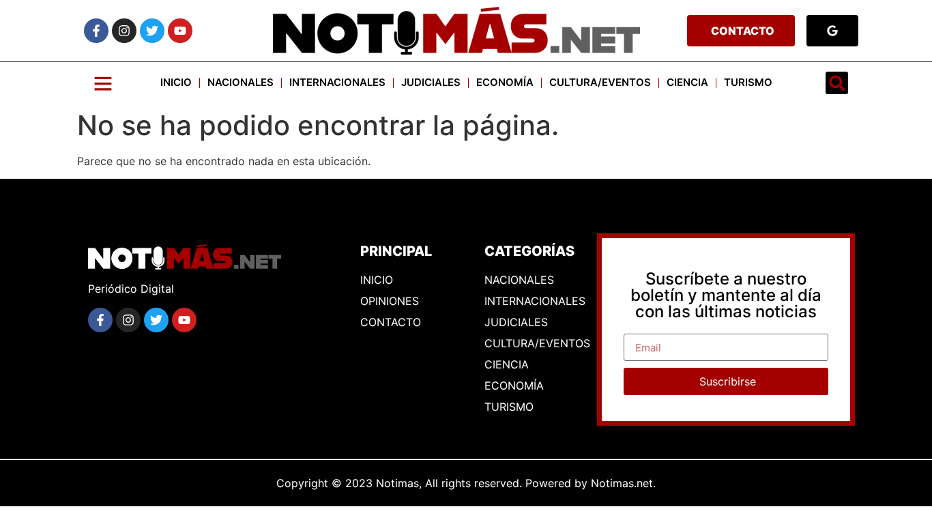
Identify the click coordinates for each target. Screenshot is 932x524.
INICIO (176, 82)
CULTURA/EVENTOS (600, 82)
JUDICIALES (431, 82)
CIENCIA (687, 82)
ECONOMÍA (505, 82)
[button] (837, 83)
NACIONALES (240, 82)
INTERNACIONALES (337, 82)
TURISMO (748, 82)
